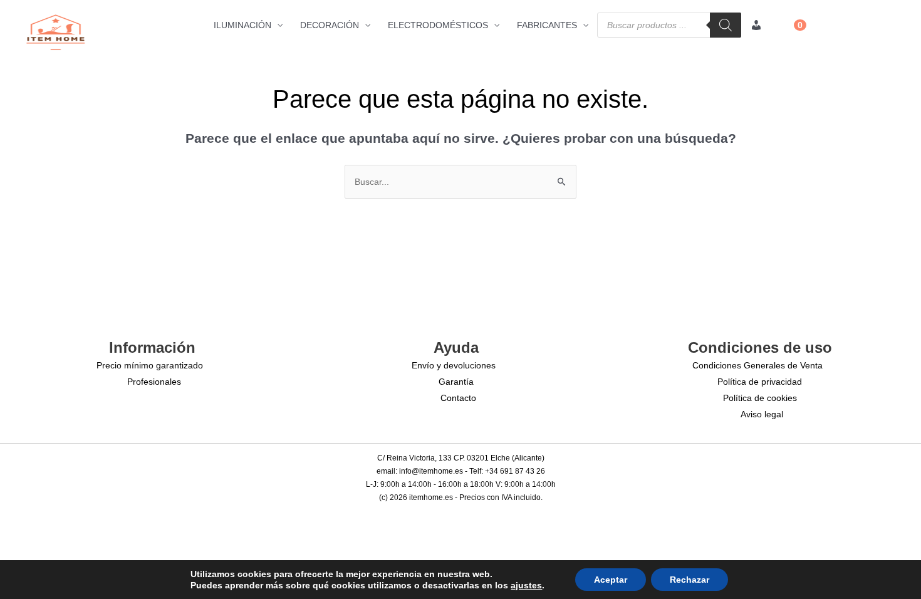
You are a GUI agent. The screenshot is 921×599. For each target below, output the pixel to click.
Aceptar (610, 580)
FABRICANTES (547, 25)
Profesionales (154, 382)
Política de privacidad (759, 382)
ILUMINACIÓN (242, 25)
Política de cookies (760, 398)
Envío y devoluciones (454, 365)
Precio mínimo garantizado (149, 365)
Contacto (458, 398)
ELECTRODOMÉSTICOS (438, 25)
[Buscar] (725, 25)
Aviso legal (762, 414)
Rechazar (689, 580)
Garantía (456, 382)
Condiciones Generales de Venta (757, 365)
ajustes (526, 585)
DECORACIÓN (329, 25)
